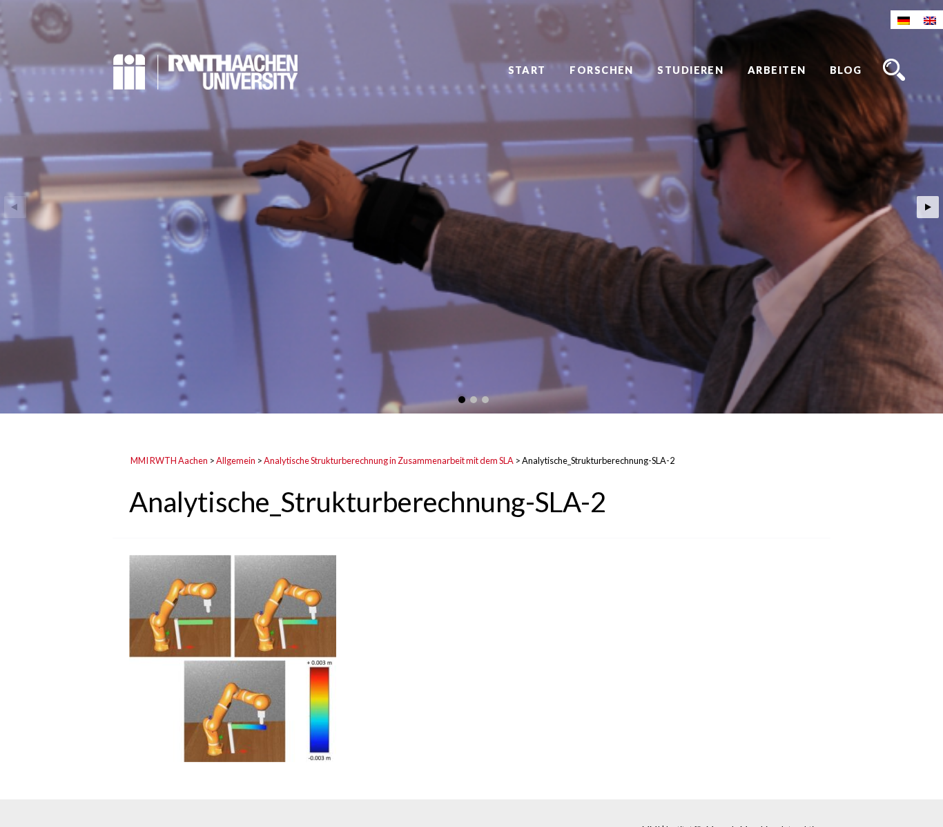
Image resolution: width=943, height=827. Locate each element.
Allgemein (235, 460)
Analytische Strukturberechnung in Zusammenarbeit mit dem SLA (389, 460)
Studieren (690, 70)
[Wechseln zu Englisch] (930, 19)
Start (527, 70)
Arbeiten (777, 70)
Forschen (602, 70)
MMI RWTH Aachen (169, 460)
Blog (846, 70)
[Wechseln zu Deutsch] (904, 19)
